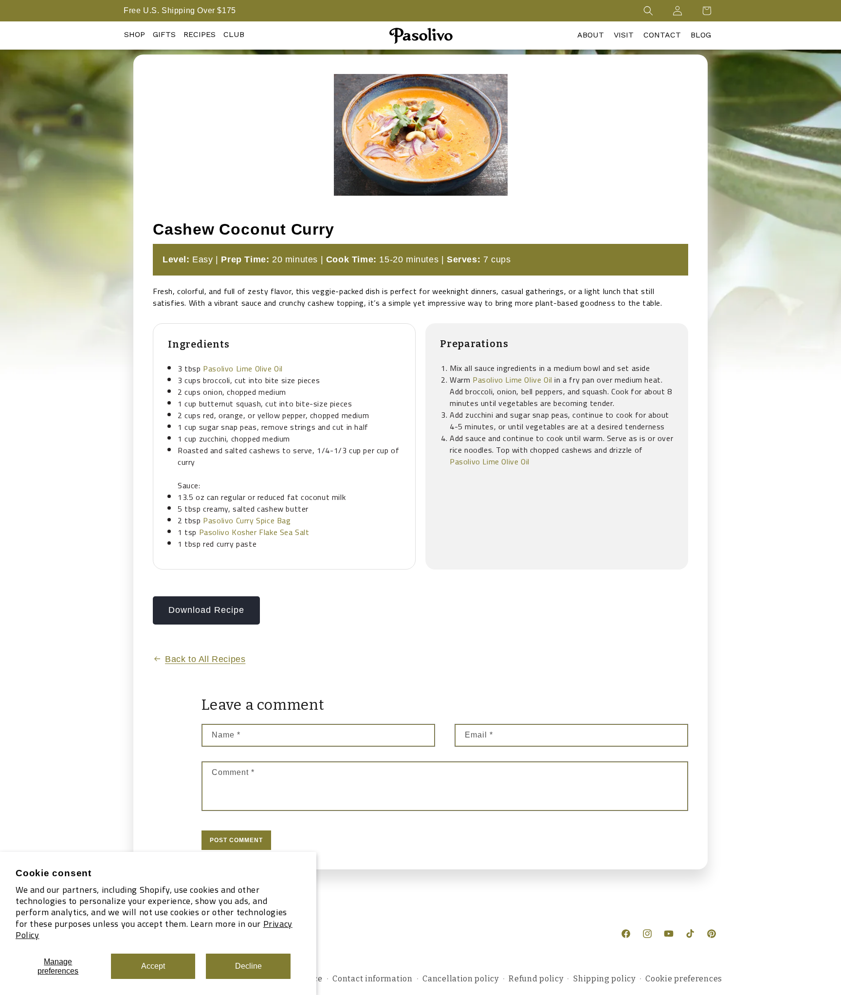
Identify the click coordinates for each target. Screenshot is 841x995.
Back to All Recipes (205, 659)
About (590, 34)
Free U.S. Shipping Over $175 (180, 10)
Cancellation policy (460, 978)
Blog (701, 34)
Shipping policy (604, 978)
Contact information (372, 978)
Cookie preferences (683, 978)
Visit (624, 34)
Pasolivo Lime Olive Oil (243, 368)
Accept (153, 966)
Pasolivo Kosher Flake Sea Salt (254, 532)
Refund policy (536, 978)
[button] (648, 10)
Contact (662, 34)
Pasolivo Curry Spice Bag (247, 520)
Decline (248, 966)
